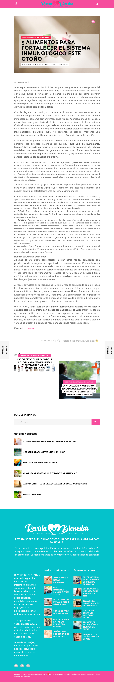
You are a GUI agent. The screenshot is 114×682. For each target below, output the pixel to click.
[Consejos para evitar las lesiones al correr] (48, 622)
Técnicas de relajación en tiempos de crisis (90, 626)
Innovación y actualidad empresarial (36, 38)
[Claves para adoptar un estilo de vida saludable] (17, 473)
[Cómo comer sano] (17, 494)
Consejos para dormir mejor (61, 612)
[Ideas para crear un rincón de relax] (77, 614)
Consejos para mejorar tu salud (40, 462)
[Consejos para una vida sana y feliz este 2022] (77, 592)
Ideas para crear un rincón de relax (88, 614)
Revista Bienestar (58, 674)
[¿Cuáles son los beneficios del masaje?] (48, 634)
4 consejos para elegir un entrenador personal (49, 441)
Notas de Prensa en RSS (37, 64)
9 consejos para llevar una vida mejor (44, 452)
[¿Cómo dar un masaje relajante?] (48, 580)
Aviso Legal (90, 674)
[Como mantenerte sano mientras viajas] (48, 590)
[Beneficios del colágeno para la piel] (77, 637)
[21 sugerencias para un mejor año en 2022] (48, 602)
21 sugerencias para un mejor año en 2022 (61, 602)
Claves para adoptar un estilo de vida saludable (50, 473)
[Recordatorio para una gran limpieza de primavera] (77, 580)
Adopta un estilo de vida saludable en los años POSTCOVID (55, 484)
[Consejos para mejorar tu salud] (17, 462)
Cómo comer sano (32, 494)
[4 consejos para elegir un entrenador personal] (17, 441)
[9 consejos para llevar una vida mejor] (17, 452)
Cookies (27, 676)
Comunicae (28, 328)
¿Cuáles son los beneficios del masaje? (61, 634)
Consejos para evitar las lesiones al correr (61, 623)
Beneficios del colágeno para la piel (91, 637)
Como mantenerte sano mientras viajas (61, 591)
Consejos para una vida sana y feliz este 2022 (91, 592)
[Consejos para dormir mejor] (48, 612)
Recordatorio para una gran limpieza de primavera (91, 581)
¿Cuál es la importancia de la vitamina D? (91, 603)
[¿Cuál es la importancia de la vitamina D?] (77, 603)
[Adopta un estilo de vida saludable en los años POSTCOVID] (17, 483)
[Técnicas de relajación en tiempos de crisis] (77, 625)
